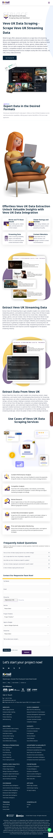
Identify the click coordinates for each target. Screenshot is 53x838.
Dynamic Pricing (7, 755)
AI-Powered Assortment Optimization (36, 759)
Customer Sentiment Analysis (34, 719)
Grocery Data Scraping (8, 736)
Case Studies (15, 682)
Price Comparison (7, 757)
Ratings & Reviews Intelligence (10, 771)
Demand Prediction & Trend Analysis (36, 712)
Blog (9, 682)
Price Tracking (6, 750)
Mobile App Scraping (32, 785)
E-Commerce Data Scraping (9, 731)
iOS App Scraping (31, 790)
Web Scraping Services (8, 709)
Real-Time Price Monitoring (33, 709)
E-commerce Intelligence (33, 766)
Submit (26, 652)
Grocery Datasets (31, 736)
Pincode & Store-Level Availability (35, 755)
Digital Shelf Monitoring (9, 766)
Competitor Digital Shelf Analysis (11, 773)
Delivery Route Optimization (34, 717)
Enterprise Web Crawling (9, 712)
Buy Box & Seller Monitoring (10, 776)
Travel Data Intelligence (9, 797)
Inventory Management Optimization (36, 714)
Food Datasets (30, 733)
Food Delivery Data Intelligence (10, 785)
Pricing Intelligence (32, 769)
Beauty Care (6, 807)
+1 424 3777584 (8, 698)
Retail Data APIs (31, 778)
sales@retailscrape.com (10, 700)
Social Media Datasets (32, 740)
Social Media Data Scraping (9, 740)
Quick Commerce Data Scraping (10, 728)
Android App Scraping (32, 788)
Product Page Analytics (8, 769)
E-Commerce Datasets (32, 731)
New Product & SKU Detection (34, 752)
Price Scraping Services (8, 759)
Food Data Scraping (7, 733)
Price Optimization (7, 747)
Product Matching (7, 717)
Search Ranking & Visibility (9, 778)
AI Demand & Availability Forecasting (36, 750)
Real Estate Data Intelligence (10, 795)
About (4, 682)
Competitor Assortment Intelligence (36, 757)
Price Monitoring (7, 752)
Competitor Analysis (32, 721)
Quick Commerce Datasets (33, 728)
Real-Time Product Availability (34, 747)
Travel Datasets (30, 738)
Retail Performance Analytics (34, 776)
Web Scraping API (7, 714)
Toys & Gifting (6, 804)
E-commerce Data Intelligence (10, 790)
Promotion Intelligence (32, 771)
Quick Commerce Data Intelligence (11, 788)
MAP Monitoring (7, 719)
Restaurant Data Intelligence (10, 792)
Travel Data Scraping (8, 738)
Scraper (29, 804)
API (28, 807)
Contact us (23, 682)
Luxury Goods (6, 809)
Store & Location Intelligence (34, 773)
